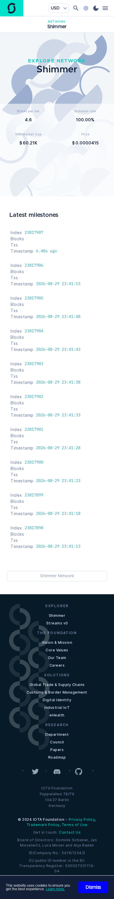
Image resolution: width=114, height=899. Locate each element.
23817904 (34, 330)
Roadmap (57, 757)
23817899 (34, 495)
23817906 (34, 265)
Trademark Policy (43, 825)
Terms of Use (75, 825)
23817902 (34, 396)
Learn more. (55, 889)
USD (55, 8)
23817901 (34, 429)
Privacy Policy (82, 819)
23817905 (34, 298)
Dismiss (93, 887)
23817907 (34, 232)
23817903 (34, 363)
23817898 (34, 527)
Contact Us (70, 832)
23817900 (34, 462)
